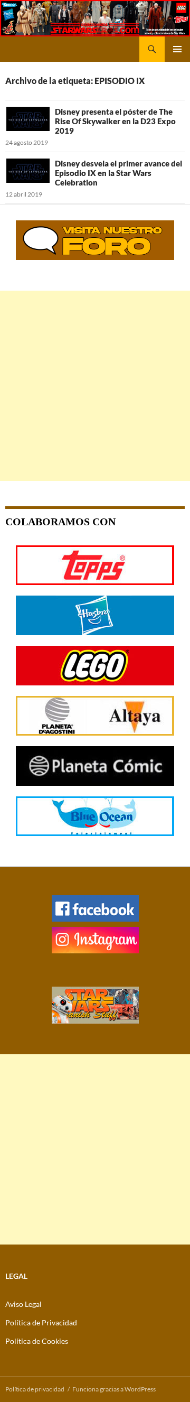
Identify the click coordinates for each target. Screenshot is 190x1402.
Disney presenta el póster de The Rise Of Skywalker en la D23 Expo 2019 (115, 121)
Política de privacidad (34, 1389)
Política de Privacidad (41, 1322)
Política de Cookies (36, 1340)
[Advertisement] (95, 386)
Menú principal (177, 49)
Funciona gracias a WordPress (114, 1389)
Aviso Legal (23, 1303)
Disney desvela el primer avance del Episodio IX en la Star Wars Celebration (118, 173)
